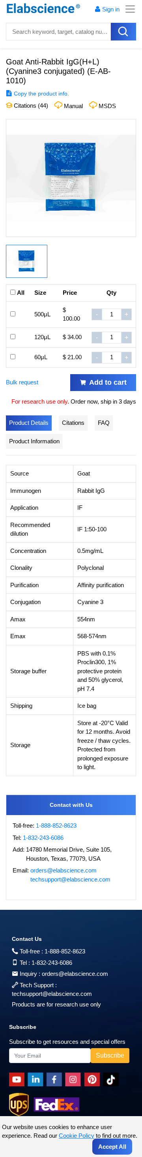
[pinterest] (93, 1080)
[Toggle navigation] (128, 9)
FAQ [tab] (104, 422)
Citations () (30, 105)
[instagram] (74, 1080)
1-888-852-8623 (56, 825)
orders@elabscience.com (63, 870)
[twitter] (112, 1080)
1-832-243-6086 (43, 837)
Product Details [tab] (29, 422)
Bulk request (22, 382)
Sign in (111, 9)
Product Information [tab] (34, 441)
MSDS (107, 106)
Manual (73, 106)
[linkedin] (37, 1080)
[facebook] (56, 1080)
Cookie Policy (76, 1135)
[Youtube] (18, 1080)
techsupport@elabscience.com (70, 879)
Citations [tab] (73, 422)
